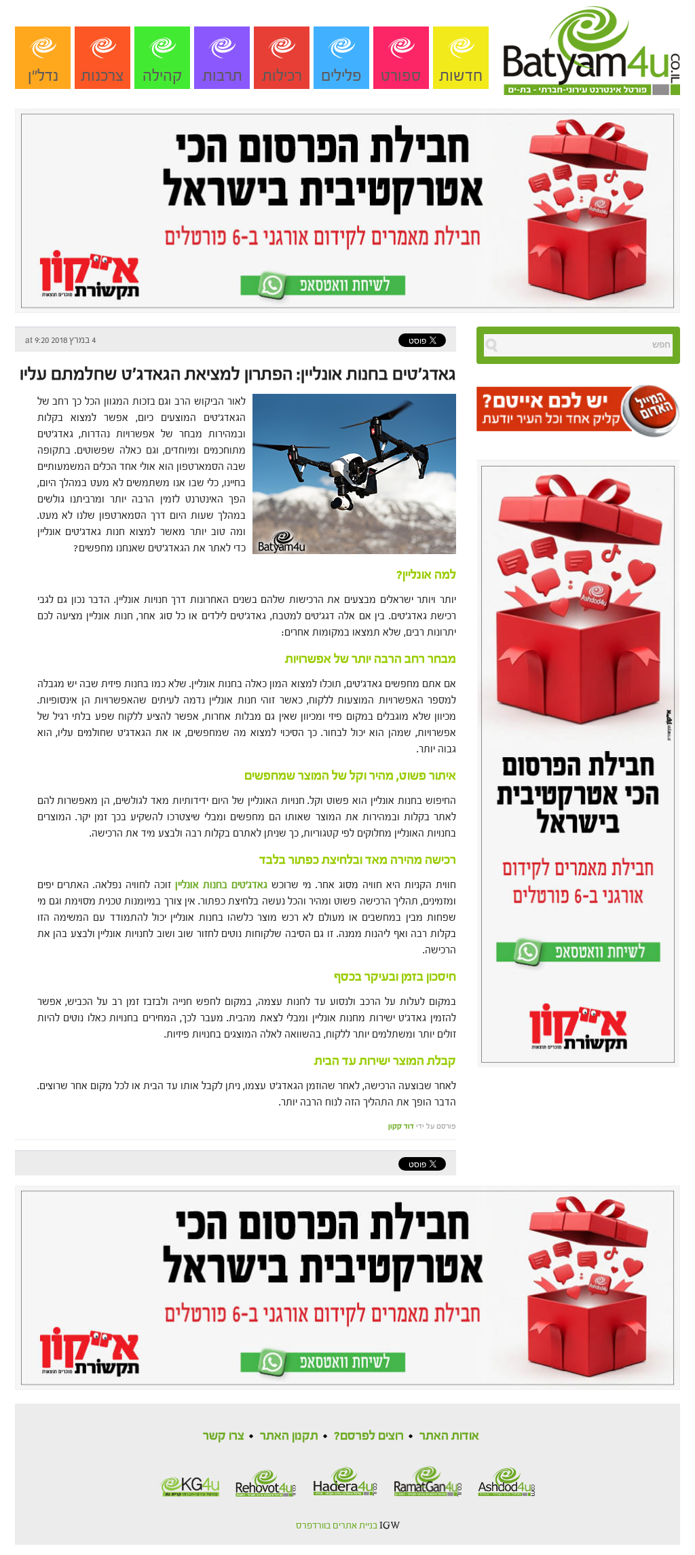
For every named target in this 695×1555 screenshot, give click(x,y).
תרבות (222, 76)
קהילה (163, 76)
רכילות (282, 76)
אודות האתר (449, 1436)
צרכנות (102, 76)
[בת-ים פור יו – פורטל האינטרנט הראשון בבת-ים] (592, 46)
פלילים (341, 76)
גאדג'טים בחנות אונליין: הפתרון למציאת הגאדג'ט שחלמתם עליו (238, 374)
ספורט (401, 76)
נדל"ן (43, 76)
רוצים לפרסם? (369, 1436)
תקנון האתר (289, 1436)
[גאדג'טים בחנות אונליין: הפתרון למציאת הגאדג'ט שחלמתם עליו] (351, 473)
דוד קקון (401, 1126)
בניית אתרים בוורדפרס (336, 1525)
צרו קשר (223, 1436)
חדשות (461, 76)
